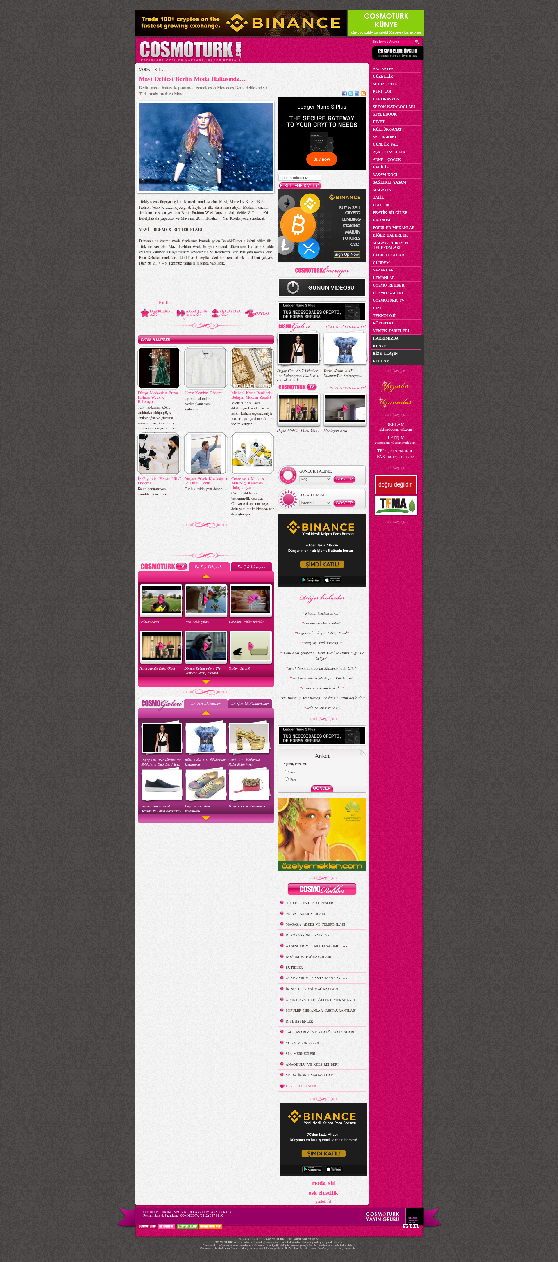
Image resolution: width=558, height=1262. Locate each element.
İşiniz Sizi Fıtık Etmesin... (321, 642)
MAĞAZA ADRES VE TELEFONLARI (315, 924)
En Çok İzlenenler (251, 566)
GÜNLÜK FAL (385, 144)
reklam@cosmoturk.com (395, 429)
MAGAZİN (382, 190)
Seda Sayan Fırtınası (322, 707)
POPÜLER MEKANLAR (393, 228)
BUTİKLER (294, 967)
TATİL (378, 197)
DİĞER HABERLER (155, 339)
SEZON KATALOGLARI (394, 106)
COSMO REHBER (388, 285)
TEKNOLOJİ (384, 315)
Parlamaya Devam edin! (321, 623)
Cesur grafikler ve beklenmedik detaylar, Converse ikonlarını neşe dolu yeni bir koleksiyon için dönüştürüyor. (253, 503)
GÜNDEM (381, 262)
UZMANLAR (384, 278)
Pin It (163, 302)
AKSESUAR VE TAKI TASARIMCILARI (317, 945)
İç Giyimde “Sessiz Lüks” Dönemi (159, 480)
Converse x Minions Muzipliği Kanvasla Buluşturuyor (247, 482)
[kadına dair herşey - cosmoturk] (190, 60)
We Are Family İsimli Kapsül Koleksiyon (322, 678)
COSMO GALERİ (388, 293)
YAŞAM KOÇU (385, 175)
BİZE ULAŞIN (385, 353)
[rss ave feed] (363, 94)
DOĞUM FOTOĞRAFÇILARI (308, 956)
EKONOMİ (382, 220)
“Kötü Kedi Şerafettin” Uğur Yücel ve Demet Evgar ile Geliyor (323, 655)
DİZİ (377, 308)
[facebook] (344, 94)
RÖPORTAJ (383, 323)
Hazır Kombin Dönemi (204, 392)
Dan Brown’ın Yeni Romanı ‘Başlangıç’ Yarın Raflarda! (322, 697)
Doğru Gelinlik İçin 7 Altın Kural (322, 633)
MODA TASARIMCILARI (305, 913)
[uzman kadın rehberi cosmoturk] (322, 890)
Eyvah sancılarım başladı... (322, 688)
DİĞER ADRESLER (301, 1085)
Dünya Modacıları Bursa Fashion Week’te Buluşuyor (158, 397)
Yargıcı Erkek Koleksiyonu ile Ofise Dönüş (206, 480)
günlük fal (323, 1201)
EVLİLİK (381, 167)
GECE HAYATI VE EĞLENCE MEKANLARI (320, 999)
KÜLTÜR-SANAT (387, 129)
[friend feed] (357, 94)
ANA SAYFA (383, 69)
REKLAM (381, 361)
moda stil (323, 1182)
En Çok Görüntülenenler (250, 703)
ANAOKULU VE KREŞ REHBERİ (312, 1064)
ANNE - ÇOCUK (387, 159)
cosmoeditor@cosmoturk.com (395, 442)
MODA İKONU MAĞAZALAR (309, 1075)
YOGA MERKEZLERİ (302, 1042)
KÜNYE (379, 346)
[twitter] (350, 94)
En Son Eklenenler (209, 566)
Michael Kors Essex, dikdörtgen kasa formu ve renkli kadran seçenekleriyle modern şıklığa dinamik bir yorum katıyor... (251, 413)
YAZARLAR (383, 270)
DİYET (379, 122)
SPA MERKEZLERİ (300, 1053)
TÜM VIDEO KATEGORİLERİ (346, 388)
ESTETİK (381, 205)
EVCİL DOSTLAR (388, 255)
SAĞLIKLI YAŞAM (389, 182)
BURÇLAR (382, 91)
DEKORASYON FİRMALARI (308, 935)
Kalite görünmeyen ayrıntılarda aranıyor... (153, 491)
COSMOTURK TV (388, 300)
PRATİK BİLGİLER (390, 212)
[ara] (417, 42)
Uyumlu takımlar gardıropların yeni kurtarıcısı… (198, 403)
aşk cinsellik (323, 1192)
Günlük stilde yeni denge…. (205, 488)
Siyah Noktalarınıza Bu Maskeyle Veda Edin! (321, 668)
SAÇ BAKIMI (384, 137)
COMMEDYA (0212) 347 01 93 (202, 1215)
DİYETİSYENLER (299, 1021)
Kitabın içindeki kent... (322, 613)
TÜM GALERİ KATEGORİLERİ (345, 327)
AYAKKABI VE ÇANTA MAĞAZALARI (317, 978)
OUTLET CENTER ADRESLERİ (310, 902)
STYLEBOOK (385, 114)
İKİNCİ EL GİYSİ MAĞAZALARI (312, 988)
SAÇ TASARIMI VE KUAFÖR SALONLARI (320, 1032)
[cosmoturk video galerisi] (299, 388)
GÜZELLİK (383, 76)
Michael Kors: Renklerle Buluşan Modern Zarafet (251, 395)
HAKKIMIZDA (385, 338)
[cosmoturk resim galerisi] (299, 325)
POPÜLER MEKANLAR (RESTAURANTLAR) (321, 1010)
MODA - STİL (151, 69)
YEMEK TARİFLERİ (391, 331)
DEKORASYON (386, 99)
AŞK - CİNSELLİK (389, 152)
